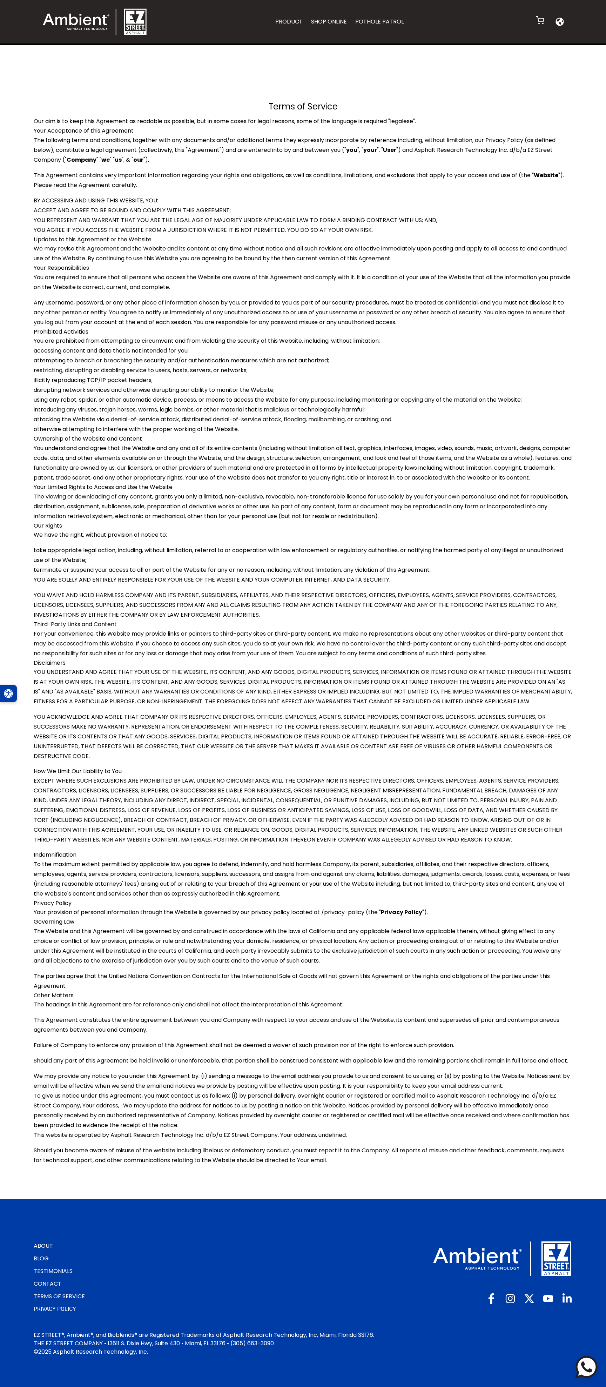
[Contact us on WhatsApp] (586, 1367)
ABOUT (43, 1246)
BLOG (41, 1258)
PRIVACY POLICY (55, 1309)
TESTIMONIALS (53, 1271)
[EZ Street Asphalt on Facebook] (491, 1298)
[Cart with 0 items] (540, 20)
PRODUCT (289, 22)
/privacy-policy (342, 912)
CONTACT (47, 1284)
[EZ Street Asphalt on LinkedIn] (567, 1298)
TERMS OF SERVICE (59, 1296)
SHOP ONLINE (329, 22)
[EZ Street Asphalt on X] (529, 1298)
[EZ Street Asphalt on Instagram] (510, 1298)
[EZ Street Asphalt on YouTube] (548, 1298)
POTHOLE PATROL (379, 22)
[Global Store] (560, 22)
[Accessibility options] (8, 693)
